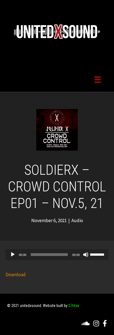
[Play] (12, 254)
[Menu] (97, 79)
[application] (57, 254)
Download (16, 274)
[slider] (98, 254)
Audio (77, 220)
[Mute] (86, 254)
